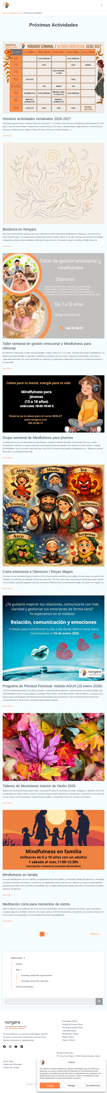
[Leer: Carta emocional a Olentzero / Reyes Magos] (53, 515)
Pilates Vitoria (68, 1037)
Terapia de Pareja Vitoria (72, 1024)
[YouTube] (16, 1046)
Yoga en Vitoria (68, 1040)
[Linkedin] (21, 1046)
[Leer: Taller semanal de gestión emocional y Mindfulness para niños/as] (53, 296)
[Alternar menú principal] (101, 5)
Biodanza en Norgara (19, 229)
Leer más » (7, 136)
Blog (18, 970)
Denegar (71, 1085)
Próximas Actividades (24, 987)
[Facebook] (4, 1046)
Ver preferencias (93, 1085)
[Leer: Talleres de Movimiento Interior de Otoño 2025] (53, 747)
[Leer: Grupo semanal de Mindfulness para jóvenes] (53, 404)
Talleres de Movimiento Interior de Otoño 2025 (39, 786)
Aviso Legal (8, 1061)
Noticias (19, 964)
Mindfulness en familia (20, 875)
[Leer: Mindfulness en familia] (53, 839)
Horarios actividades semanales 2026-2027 (37, 119)
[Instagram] (10, 1046)
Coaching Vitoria (69, 1031)
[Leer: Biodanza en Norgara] (53, 183)
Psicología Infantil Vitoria (72, 1028)
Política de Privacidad (12, 1064)
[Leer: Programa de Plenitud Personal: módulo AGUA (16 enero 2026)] (53, 638)
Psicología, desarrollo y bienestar (35, 981)
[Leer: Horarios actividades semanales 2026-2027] (53, 77)
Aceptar (49, 1085)
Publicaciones (17, 958)
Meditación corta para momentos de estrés (36, 904)
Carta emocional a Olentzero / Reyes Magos (38, 572)
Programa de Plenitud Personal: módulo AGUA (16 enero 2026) (52, 686)
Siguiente (95, 934)
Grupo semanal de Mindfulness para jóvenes (38, 438)
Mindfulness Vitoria (70, 1034)
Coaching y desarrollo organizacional (36, 975)
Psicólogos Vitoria (69, 1021)
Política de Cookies (11, 1067)
